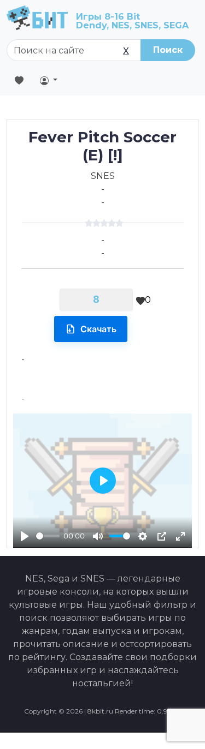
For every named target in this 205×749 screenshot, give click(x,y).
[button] (48, 80)
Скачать (98, 328)
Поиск (168, 50)
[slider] (48, 536)
